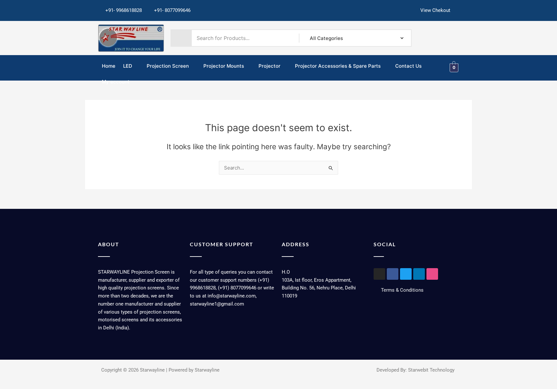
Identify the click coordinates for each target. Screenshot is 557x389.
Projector (269, 66)
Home (108, 66)
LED (127, 66)
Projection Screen (168, 66)
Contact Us (408, 66)
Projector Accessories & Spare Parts (338, 66)
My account (116, 82)
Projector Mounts (223, 66)
